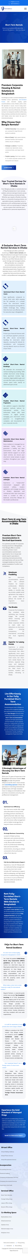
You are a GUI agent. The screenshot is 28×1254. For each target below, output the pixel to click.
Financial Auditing (5, 1173)
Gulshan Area (5, 1224)
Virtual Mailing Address (7, 1152)
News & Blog (18, 1245)
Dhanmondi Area (6, 1221)
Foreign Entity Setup (6, 1199)
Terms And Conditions (9, 1242)
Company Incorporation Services (9, 1177)
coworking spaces (11, 785)
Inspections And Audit (6, 1185)
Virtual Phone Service (7, 1155)
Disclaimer (9, 1245)
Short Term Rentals (6, 1195)
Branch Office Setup (6, 1207)
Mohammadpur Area (7, 1228)
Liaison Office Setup (6, 1203)
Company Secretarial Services (8, 1181)
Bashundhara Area (6, 1217)
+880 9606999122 (14, 3)
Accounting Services (5, 1169)
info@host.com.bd (15, 1)
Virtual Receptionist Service (8, 1159)
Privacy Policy (21, 1242)
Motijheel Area (5, 1232)
